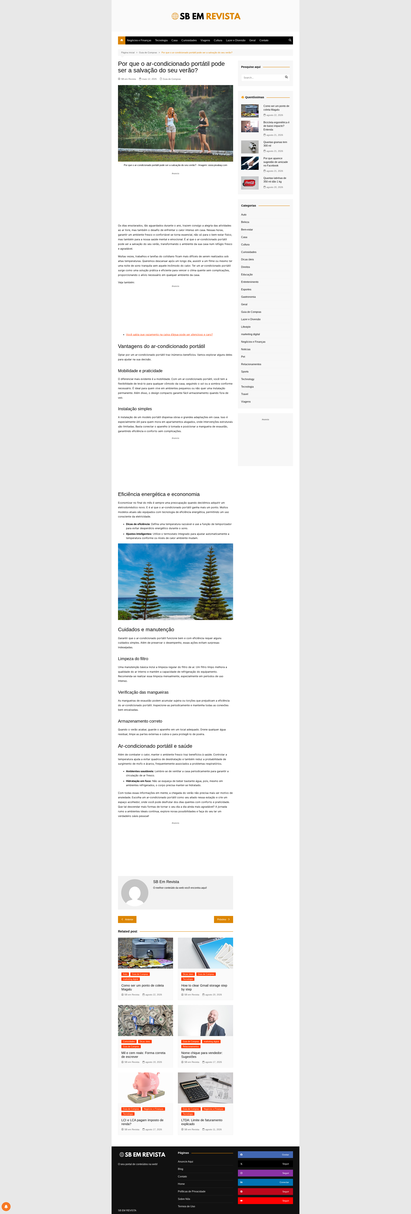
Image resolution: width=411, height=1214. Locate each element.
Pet (243, 356)
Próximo (221, 919)
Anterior (129, 919)
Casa (174, 40)
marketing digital (130, 979)
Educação (247, 274)
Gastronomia (248, 296)
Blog (180, 1169)
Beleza (245, 222)
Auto (125, 974)
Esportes (246, 289)
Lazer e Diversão (235, 40)
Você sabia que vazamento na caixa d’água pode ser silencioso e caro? (169, 334)
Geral (252, 40)
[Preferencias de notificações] (6, 1206)
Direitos (245, 267)
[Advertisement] (175, 197)
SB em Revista (128, 79)
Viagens (205, 40)
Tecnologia (161, 40)
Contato (263, 40)
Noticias (245, 349)
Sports (245, 371)
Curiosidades (189, 40)
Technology (247, 379)
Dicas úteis (188, 974)
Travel (244, 394)
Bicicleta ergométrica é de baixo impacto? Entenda (276, 126)
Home (181, 1184)
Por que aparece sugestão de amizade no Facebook (275, 162)
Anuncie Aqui (185, 1161)
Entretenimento (249, 282)
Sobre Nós (184, 1199)
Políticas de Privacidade (192, 1191)
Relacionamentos (191, 1046)
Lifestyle (246, 326)
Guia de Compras (172, 79)
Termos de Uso (186, 1206)
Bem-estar (247, 229)
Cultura (218, 40)
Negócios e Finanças (139, 40)
